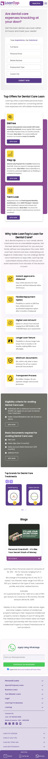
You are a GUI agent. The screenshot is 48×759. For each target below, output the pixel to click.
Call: (13, 717)
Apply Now (36, 3)
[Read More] (24, 541)
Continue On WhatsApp (24, 665)
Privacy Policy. (36, 669)
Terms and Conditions (24, 669)
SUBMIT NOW (24, 80)
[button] (7, 481)
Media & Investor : (17, 720)
